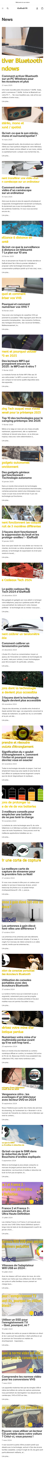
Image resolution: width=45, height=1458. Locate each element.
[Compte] (37, 8)
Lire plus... (6, 101)
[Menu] (2, 8)
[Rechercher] (7, 8)
